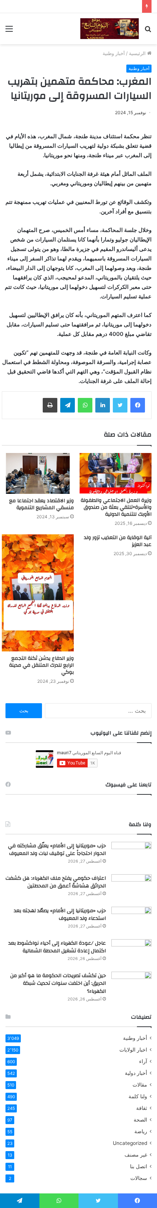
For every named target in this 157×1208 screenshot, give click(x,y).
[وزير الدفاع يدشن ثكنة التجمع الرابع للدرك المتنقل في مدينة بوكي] (38, 592)
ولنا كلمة (138, 1096)
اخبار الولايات (133, 1050)
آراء (143, 1061)
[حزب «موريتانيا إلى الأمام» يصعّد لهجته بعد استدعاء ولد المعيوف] (131, 920)
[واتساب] (85, 405)
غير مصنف (136, 1155)
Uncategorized (130, 1143)
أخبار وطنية (114, 53)
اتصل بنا (138, 1166)
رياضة (140, 1131)
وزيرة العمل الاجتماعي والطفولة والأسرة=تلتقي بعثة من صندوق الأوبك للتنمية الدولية (116, 507)
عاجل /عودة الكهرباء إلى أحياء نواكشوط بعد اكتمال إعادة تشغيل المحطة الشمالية (57, 947)
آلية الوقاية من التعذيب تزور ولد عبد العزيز (118, 541)
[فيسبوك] (137, 405)
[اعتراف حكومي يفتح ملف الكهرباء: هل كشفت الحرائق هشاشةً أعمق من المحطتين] (131, 888)
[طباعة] (50, 405)
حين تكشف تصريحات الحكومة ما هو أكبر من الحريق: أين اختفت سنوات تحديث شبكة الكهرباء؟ (58, 983)
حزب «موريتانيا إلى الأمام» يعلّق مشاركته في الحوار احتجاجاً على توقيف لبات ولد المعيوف (57, 850)
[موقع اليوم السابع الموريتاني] (109, 28)
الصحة (140, 1120)
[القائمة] (9, 31)
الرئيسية (138, 53)
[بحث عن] (148, 31)
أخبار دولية (136, 1073)
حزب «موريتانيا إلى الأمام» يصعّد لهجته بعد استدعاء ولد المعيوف (60, 915)
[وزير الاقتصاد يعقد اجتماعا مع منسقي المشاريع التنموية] (38, 473)
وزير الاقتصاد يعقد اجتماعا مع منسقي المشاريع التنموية (41, 504)
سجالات (138, 1178)
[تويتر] (120, 405)
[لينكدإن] (102, 405)
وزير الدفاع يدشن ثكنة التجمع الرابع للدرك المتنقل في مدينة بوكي (41, 665)
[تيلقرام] (67, 405)
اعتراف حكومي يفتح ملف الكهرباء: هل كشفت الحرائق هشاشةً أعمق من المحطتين (55, 882)
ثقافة (141, 1108)
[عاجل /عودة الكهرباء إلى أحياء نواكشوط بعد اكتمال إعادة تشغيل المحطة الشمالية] (131, 953)
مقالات (140, 1085)
